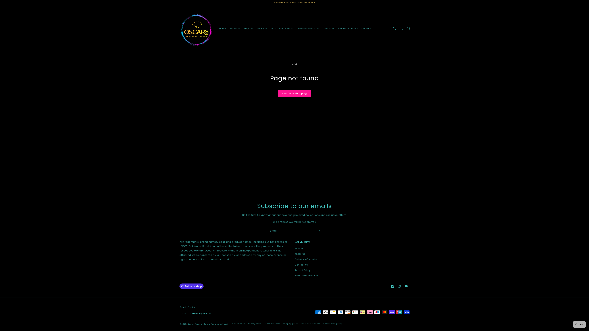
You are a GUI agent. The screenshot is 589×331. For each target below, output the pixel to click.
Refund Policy (302, 270)
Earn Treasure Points (306, 275)
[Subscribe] (318, 230)
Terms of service (272, 324)
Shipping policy (290, 324)
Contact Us (301, 264)
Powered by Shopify (220, 324)
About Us (300, 253)
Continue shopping (294, 93)
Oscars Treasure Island (199, 324)
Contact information (310, 324)
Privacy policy (255, 324)
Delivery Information (306, 259)
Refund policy (238, 324)
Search (299, 248)
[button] (248, 28)
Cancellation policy (332, 324)
